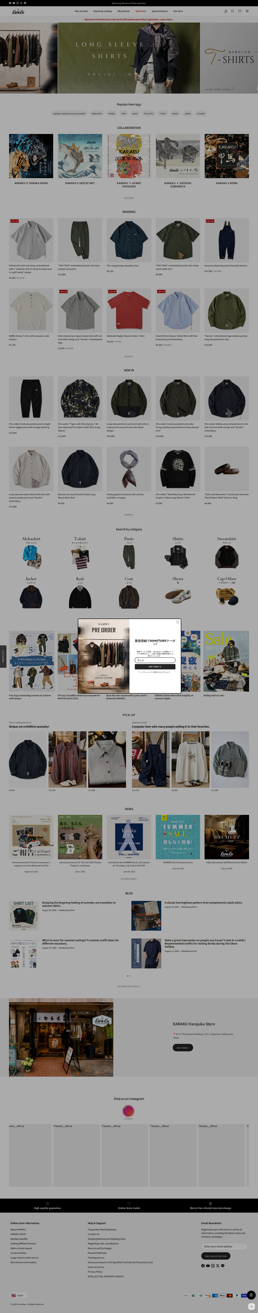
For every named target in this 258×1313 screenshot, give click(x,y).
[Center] (178, 621)
